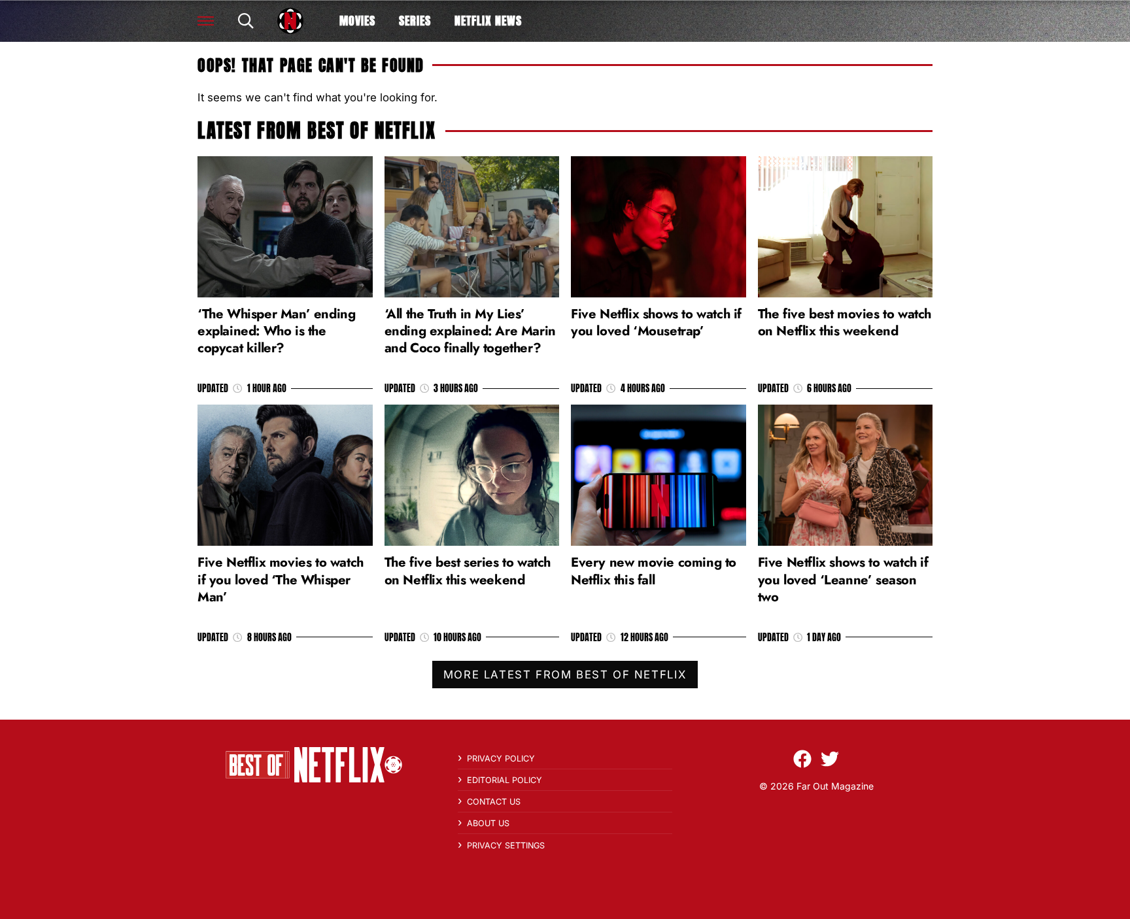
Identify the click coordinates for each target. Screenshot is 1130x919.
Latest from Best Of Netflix (316, 130)
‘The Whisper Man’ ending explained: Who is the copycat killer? (276, 331)
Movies (357, 20)
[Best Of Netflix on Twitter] (830, 759)
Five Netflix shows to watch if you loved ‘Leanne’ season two (843, 579)
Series (415, 20)
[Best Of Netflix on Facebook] (802, 759)
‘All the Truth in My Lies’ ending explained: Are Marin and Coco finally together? (470, 331)
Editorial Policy (504, 780)
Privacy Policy (501, 758)
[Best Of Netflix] (290, 21)
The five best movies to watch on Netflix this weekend (844, 322)
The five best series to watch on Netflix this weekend (468, 570)
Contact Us (494, 802)
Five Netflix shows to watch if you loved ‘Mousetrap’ (656, 322)
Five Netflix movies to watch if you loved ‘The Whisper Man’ (280, 579)
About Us (488, 823)
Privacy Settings (506, 845)
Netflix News (488, 20)
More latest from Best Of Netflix (565, 674)
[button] (205, 20)
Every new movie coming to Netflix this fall (653, 570)
